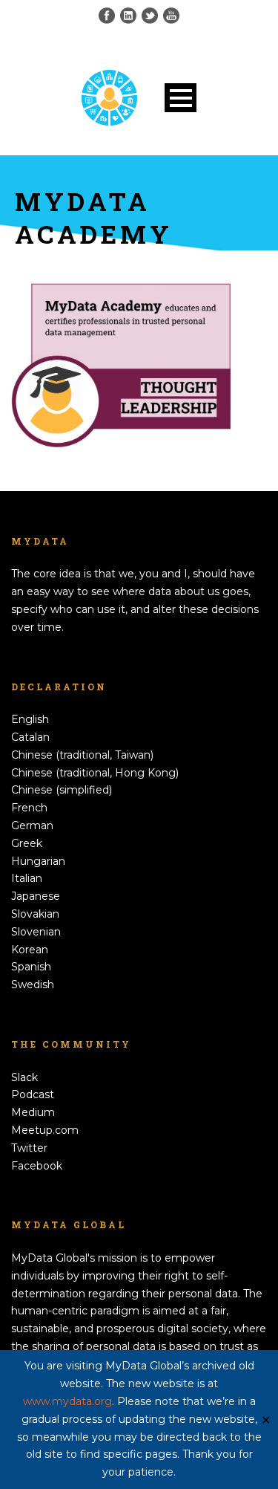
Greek (26, 843)
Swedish (32, 984)
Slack (24, 1077)
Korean (29, 949)
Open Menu (180, 97)
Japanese (35, 896)
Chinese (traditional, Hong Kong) (95, 772)
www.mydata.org (67, 1401)
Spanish (31, 966)
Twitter (29, 1148)
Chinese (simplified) (61, 790)
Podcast (32, 1094)
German (32, 825)
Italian (26, 878)
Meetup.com (45, 1130)
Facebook (36, 1165)
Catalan (30, 737)
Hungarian (38, 861)
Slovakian (35, 914)
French (29, 807)
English (30, 719)
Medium (33, 1112)
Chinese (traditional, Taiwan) (82, 755)
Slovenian (36, 931)
